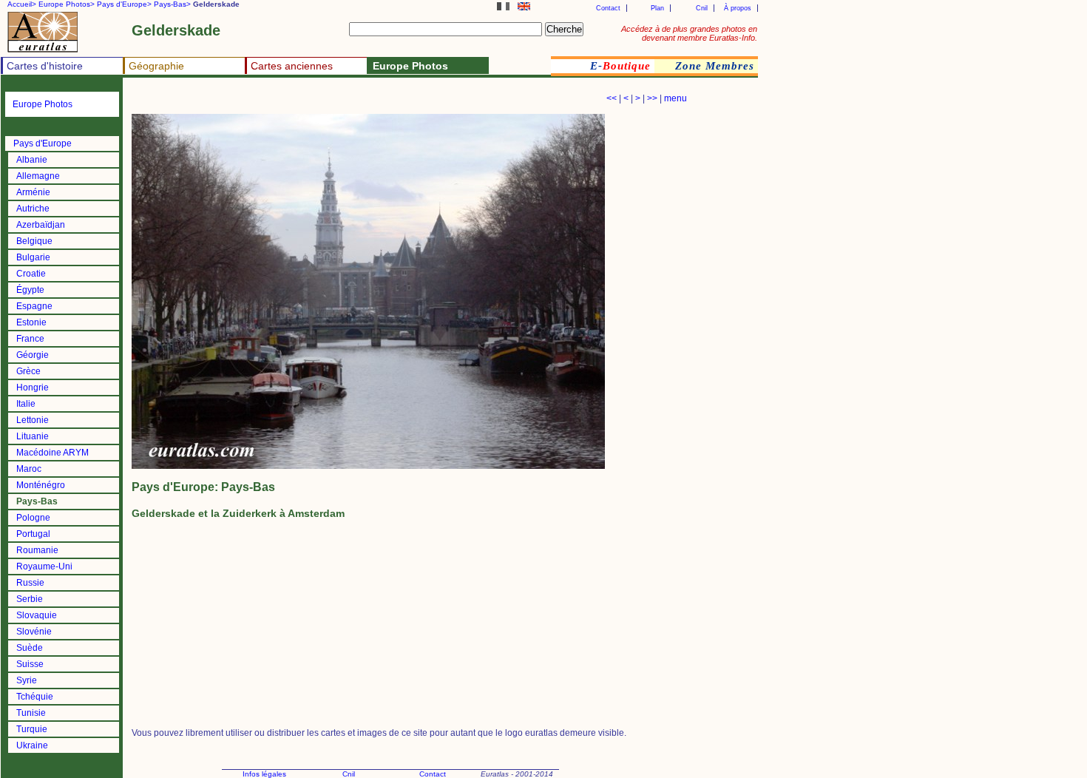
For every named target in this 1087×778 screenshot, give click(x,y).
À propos (737, 8)
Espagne (34, 306)
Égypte (30, 290)
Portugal (33, 534)
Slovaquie (36, 615)
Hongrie (32, 387)
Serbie (29, 599)
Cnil (702, 8)
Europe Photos (42, 104)
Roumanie (37, 550)
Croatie (31, 273)
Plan (657, 8)
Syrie (26, 680)
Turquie (31, 729)
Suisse (30, 664)
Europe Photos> (66, 4)
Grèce (28, 371)
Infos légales (264, 774)
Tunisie (31, 713)
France (30, 339)
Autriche (33, 208)
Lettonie (32, 420)
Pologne (33, 518)
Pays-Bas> (172, 4)
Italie (25, 404)
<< (611, 98)
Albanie (31, 160)
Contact (608, 8)
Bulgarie (33, 257)
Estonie (31, 322)
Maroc (28, 469)
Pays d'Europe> (124, 4)
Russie (30, 583)
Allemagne (38, 176)
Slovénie (34, 631)
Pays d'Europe (42, 143)
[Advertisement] (305, 100)
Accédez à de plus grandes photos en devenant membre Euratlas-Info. (689, 33)
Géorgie (32, 355)
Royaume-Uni (44, 566)
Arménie (33, 192)
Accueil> (21, 4)
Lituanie (32, 436)
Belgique (34, 241)
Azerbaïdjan (40, 225)
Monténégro (40, 485)
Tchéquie (34, 696)
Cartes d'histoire (45, 66)
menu (675, 98)
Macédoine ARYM (52, 452)
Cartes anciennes (292, 66)
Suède (29, 648)
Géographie (156, 66)
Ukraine (32, 745)
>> (652, 98)
